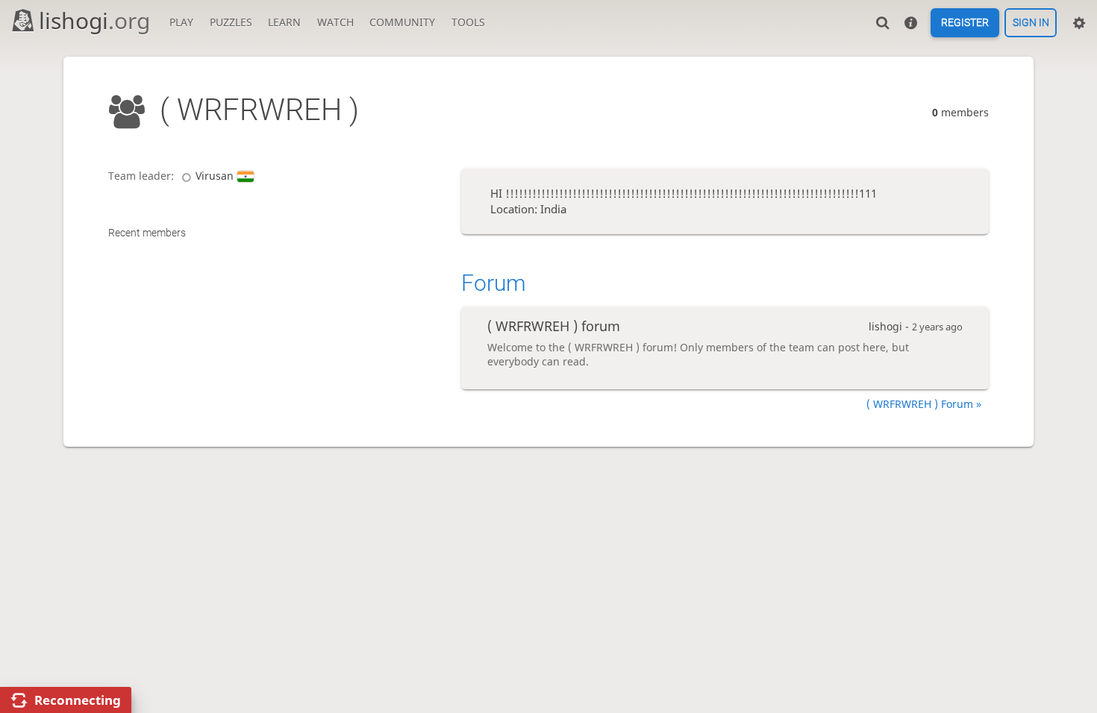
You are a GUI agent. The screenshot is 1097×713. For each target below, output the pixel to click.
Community (402, 22)
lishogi (94, 20)
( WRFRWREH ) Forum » (923, 404)
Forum (493, 283)
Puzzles (231, 22)
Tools (468, 22)
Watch (335, 22)
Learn (284, 22)
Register (965, 23)
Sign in (1031, 23)
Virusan (215, 176)
